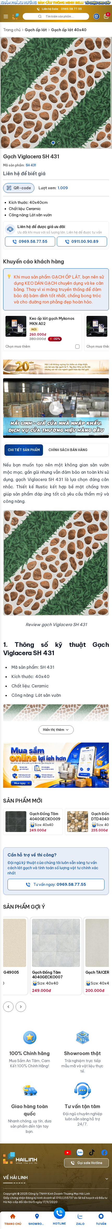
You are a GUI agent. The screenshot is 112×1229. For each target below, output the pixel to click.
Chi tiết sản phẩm (24, 450)
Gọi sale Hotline (89, 1163)
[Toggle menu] (5, 16)
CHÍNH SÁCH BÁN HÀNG (68, 450)
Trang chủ (12, 30)
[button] (56, 93)
